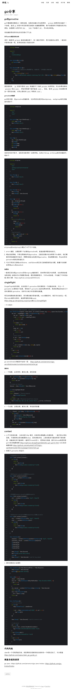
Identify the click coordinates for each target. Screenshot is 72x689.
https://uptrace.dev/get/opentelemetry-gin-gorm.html (39, 443)
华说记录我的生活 (30, 686)
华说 (4, 2)
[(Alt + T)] (8, 2)
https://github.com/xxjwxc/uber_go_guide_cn (20, 655)
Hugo (42, 686)
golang (7, 674)
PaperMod (47, 686)
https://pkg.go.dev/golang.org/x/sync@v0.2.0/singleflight (25, 301)
